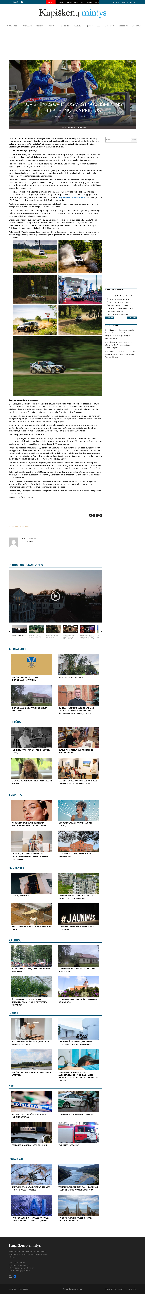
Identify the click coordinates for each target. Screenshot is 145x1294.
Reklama (125, 2)
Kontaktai (133, 2)
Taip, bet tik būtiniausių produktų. (119, 302)
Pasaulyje (16, 1159)
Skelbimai (12, 1289)
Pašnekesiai (23, 1289)
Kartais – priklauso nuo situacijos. (119, 305)
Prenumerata (115, 2)
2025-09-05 (58, 116)
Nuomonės (16, 867)
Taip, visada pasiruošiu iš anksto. (119, 299)
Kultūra (15, 722)
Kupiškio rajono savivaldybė (72, 197)
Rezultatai (132, 318)
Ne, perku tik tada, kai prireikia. (118, 314)
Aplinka (15, 940)
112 (11, 1086)
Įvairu (13, 1013)
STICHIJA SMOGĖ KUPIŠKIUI (79, 2)
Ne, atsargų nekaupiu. (115, 311)
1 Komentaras (72, 116)
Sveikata (15, 794)
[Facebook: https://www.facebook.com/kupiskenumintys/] (22, 2)
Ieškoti (134, 140)
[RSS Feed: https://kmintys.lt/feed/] (10, 1276)
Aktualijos (17, 649)
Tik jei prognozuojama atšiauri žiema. (121, 308)
